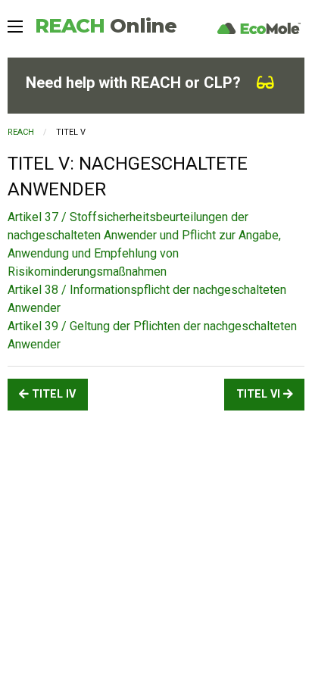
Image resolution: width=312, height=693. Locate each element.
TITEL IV (52, 394)
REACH (105, 26)
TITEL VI (259, 394)
